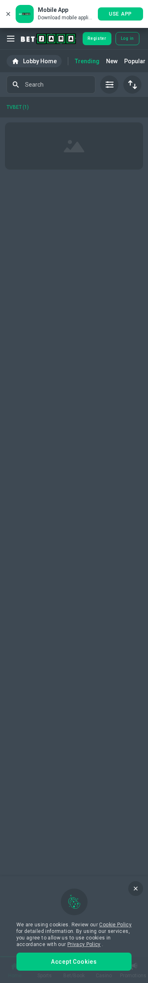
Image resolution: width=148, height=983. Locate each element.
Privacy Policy (84, 944)
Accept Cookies (74, 961)
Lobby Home (40, 61)
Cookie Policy (115, 925)
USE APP (120, 14)
